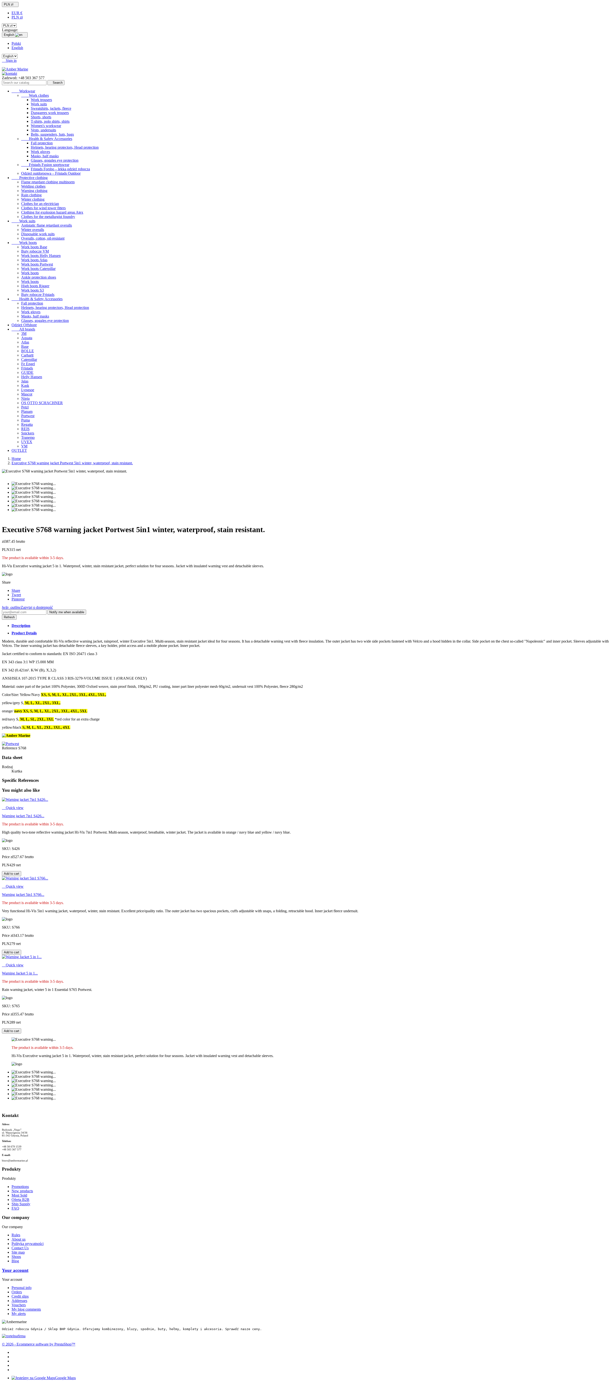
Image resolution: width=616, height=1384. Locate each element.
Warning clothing (34, 191)
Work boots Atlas (34, 260)
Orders (17, 1292)
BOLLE (27, 351)
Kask (25, 385)
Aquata (26, 338)
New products (22, 1191)
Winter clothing (33, 199)
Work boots (24, 243)
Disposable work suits (38, 234)
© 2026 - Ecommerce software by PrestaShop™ (38, 1344)
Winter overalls (32, 230)
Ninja (25, 398)
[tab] (313, 626)
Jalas (24, 381)
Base (25, 346)
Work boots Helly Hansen (41, 256)
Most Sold (19, 1195)
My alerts (19, 1314)
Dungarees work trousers (50, 113)
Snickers (27, 433)
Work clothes (35, 95)
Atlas (25, 342)
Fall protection (42, 143)
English (17, 48)
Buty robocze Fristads (37, 295)
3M (23, 334)
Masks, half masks (45, 156)
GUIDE (27, 372)
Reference (10, 748)
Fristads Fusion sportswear (45, 165)
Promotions (20, 1187)
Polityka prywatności (28, 1244)
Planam (26, 411)
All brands (23, 329)
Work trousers (41, 100)
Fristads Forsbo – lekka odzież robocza (60, 169)
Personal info (22, 1288)
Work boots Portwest (37, 264)
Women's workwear (46, 126)
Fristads (27, 368)
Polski (16, 43)
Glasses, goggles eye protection (54, 160)
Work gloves (40, 152)
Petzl (25, 407)
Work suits (39, 104)
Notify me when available (66, 612)
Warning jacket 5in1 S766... (23, 895)
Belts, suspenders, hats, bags (52, 134)
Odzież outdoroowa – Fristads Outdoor (51, 173)
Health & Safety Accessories (46, 139)
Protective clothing (30, 178)
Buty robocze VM (35, 251)
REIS (25, 429)
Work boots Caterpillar (38, 269)
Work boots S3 (32, 290)
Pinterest (18, 599)
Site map (18, 1252)
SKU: (7, 849)
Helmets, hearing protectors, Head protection (65, 147)
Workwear (23, 91)
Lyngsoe (27, 390)
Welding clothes (33, 186)
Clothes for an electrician (40, 204)
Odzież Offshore (24, 325)
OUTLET (19, 450)
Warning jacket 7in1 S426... (23, 816)
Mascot (26, 394)
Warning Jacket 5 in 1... (20, 973)
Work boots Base (34, 247)
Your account (15, 1270)
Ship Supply (21, 1204)
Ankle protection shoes (38, 277)
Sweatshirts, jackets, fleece (51, 108)
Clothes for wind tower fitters (43, 208)
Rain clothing (31, 195)
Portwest (27, 416)
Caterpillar (29, 359)
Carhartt (27, 355)
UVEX (26, 442)
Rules (16, 1235)
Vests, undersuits (43, 130)
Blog (15, 1261)
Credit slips (20, 1296)
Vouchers (19, 1305)
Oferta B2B (20, 1200)
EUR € (17, 13)
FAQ (15, 1208)
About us (19, 1239)
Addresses (19, 1301)
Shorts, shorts (41, 117)
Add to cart (11, 873)
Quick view (13, 808)
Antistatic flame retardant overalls (46, 225)
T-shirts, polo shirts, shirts (50, 121)
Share (16, 590)
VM (24, 446)
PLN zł (17, 17)
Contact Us (20, 1248)
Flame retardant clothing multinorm (48, 182)
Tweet (16, 595)
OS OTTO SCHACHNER (42, 403)
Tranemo (28, 437)
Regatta (27, 424)
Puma (25, 420)
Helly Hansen (31, 377)
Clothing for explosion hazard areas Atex (52, 212)
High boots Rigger (35, 286)
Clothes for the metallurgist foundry (48, 217)
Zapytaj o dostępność (27, 607)
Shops (16, 1257)
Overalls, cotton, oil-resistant (42, 238)
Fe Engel (28, 364)
